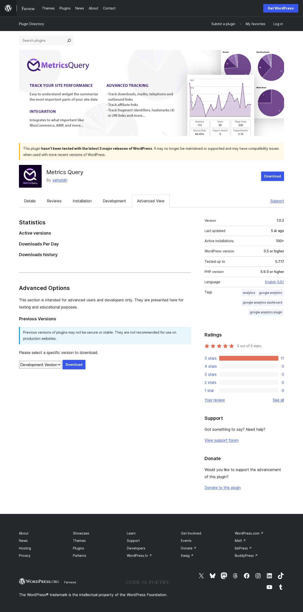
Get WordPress (281, 8)
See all (278, 400)
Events (186, 541)
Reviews (54, 201)
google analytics (270, 293)
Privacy (25, 555)
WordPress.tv (139, 555)
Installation (82, 201)
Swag (187, 555)
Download (272, 176)
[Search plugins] (69, 40)
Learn (131, 533)
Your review (215, 400)
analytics (249, 293)
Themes (79, 541)
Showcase (81, 533)
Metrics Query (64, 172)
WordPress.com (249, 533)
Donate (188, 548)
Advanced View (151, 201)
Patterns (79, 555)
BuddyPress (246, 555)
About (23, 533)
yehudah (59, 180)
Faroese (70, 582)
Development (114, 201)
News (23, 541)
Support (277, 201)
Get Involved (191, 533)
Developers (136, 548)
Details (30, 201)
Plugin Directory (31, 24)
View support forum (222, 440)
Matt (240, 541)
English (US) (274, 282)
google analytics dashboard (262, 302)
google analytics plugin (266, 312)
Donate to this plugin (223, 487)
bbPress (243, 548)
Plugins (78, 548)
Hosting (25, 548)
